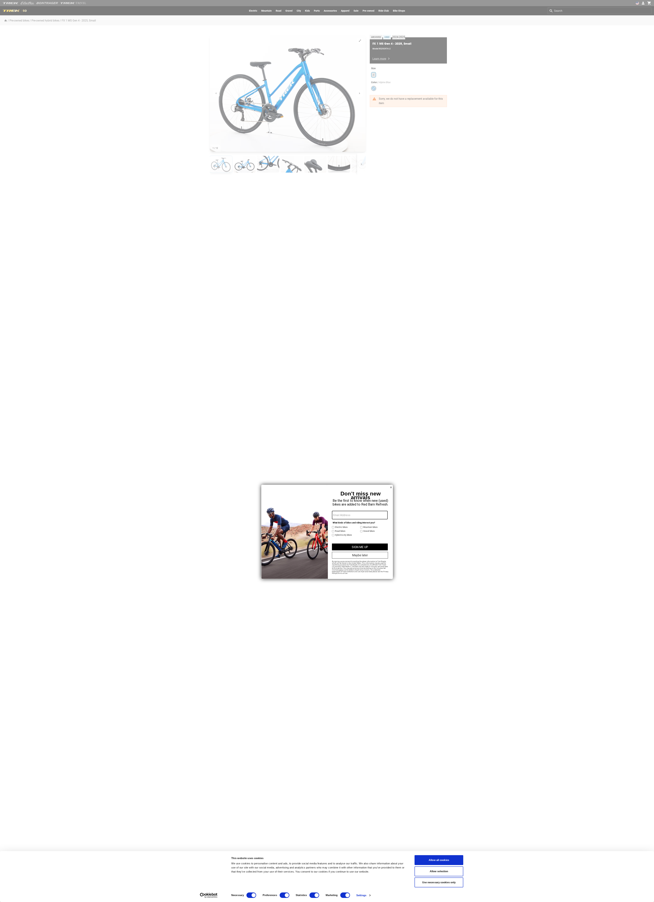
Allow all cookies (439, 860)
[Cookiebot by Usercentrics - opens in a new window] (209, 895)
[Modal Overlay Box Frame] (327, 532)
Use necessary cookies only (439, 882)
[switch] (284, 895)
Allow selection (439, 871)
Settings (361, 895)
